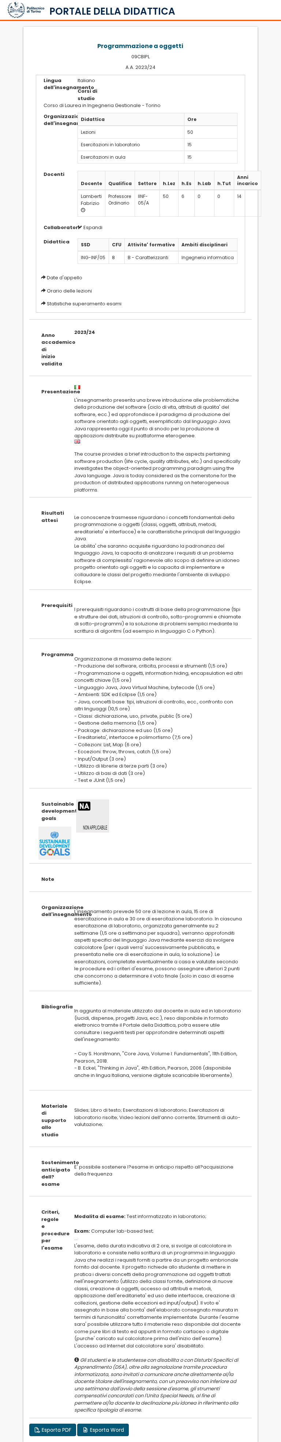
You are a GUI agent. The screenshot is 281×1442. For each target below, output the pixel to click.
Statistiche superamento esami (84, 303)
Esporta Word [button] (106, 1430)
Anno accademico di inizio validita (52, 349)
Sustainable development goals (52, 811)
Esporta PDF (55, 1430)
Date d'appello (64, 277)
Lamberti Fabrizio (91, 200)
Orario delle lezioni (69, 290)
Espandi (92, 227)
